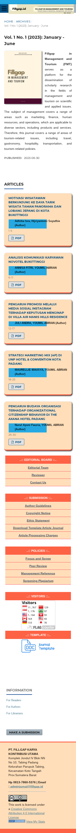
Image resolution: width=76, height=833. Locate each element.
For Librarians (14, 713)
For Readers (13, 700)
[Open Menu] (4, 8)
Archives (23, 21)
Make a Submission (24, 732)
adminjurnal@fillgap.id (26, 786)
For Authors (13, 706)
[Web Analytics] (16, 821)
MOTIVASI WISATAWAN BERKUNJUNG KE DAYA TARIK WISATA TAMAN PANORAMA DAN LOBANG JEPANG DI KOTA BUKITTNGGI (34, 206)
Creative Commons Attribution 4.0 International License (26, 813)
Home (8, 21)
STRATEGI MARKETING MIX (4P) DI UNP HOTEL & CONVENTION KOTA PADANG (35, 359)
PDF (17, 238)
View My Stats (35, 821)
